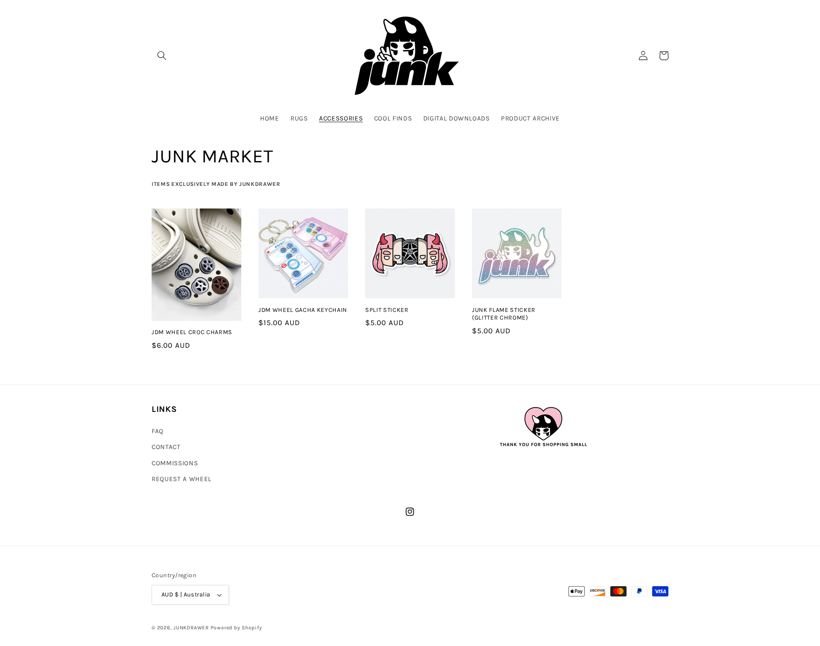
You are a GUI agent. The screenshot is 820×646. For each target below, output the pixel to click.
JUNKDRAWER (191, 628)
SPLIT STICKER (387, 310)
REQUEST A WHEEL (181, 479)
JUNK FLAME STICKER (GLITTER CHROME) (504, 314)
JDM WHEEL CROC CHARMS (192, 332)
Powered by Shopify (236, 628)
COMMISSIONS (175, 463)
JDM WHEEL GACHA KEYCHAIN (302, 310)
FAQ (158, 431)
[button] (162, 55)
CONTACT (166, 447)
